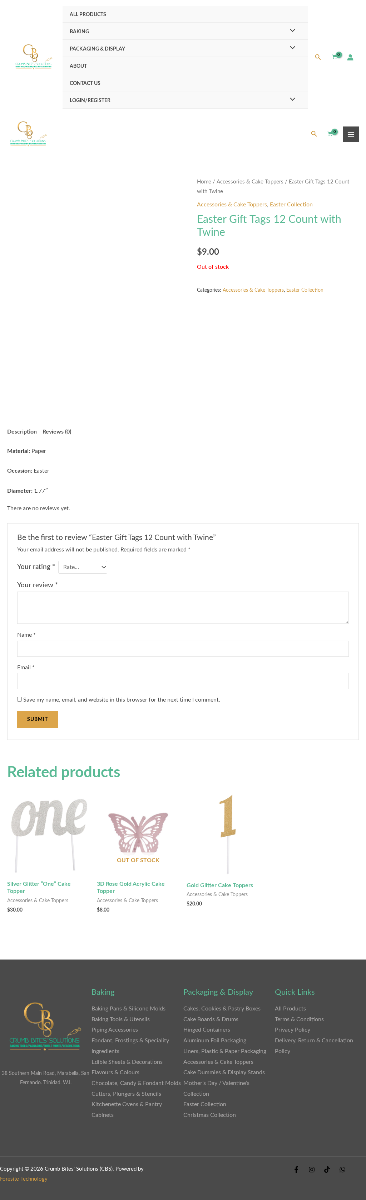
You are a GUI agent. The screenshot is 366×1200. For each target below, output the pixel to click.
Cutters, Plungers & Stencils (126, 1094)
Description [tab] (22, 432)
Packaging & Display (97, 49)
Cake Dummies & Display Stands (224, 1072)
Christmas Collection (209, 1115)
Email (26, 667)
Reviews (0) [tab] (57, 432)
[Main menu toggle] (351, 134)
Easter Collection (291, 204)
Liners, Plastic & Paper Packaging (224, 1051)
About (78, 66)
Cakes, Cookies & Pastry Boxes (222, 1009)
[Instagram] (311, 1169)
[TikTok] (327, 1169)
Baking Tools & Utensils (121, 1019)
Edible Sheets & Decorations (127, 1062)
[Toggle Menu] (291, 31)
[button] (318, 57)
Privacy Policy (292, 1030)
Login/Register (90, 100)
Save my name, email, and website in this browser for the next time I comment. (121, 700)
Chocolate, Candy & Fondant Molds (136, 1083)
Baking (79, 31)
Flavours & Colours (115, 1072)
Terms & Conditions (299, 1019)
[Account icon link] (350, 57)
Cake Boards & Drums (210, 1019)
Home (204, 182)
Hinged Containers (206, 1030)
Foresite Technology (23, 1179)
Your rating (36, 567)
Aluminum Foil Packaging (214, 1040)
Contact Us (85, 83)
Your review (37, 585)
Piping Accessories (115, 1030)
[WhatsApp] (342, 1169)
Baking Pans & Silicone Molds (128, 1009)
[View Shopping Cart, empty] (334, 57)
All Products (88, 14)
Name (26, 635)
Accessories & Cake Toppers (250, 182)
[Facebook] (296, 1169)
